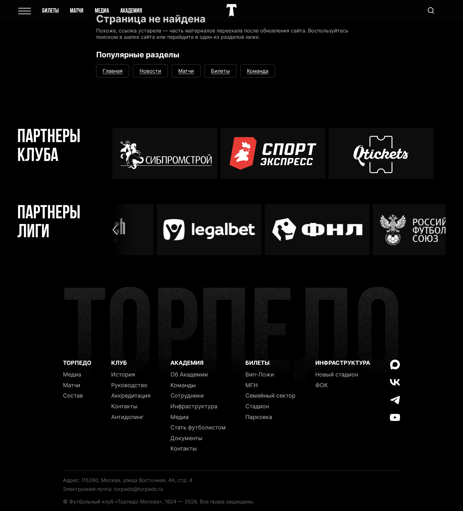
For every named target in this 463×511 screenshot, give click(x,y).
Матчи (76, 11)
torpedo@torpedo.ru (138, 489)
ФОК (321, 385)
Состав (73, 395)
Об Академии (189, 374)
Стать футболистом (198, 427)
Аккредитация (131, 395)
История (123, 374)
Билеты (50, 11)
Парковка (258, 417)
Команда (257, 71)
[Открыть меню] (24, 11)
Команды (183, 385)
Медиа (102, 11)
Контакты (124, 406)
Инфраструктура (193, 406)
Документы (186, 438)
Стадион (257, 406)
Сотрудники (187, 395)
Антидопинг (127, 417)
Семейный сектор (270, 395)
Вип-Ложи (259, 374)
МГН (251, 385)
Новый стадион (336, 374)
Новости (150, 71)
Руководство (129, 385)
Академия (131, 11)
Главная (113, 71)
